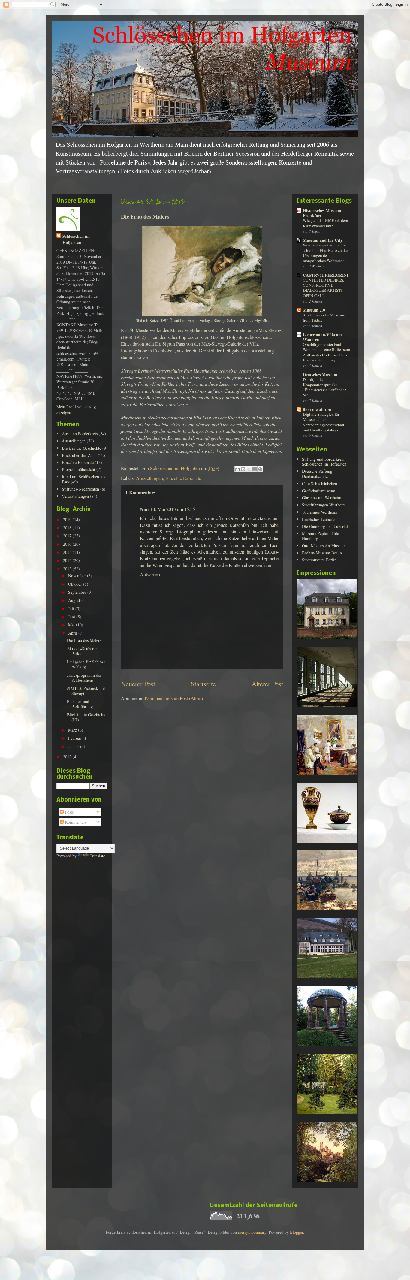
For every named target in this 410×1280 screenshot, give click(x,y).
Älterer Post (267, 683)
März (73, 730)
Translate (97, 856)
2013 (68, 569)
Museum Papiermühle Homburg (320, 535)
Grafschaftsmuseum (318, 491)
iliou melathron (317, 409)
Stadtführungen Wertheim (324, 505)
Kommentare (75, 822)
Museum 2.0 (314, 310)
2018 (68, 527)
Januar (74, 746)
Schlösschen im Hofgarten (76, 239)
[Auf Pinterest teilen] (260, 469)
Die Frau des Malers (84, 640)
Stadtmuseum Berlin (319, 560)
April (73, 633)
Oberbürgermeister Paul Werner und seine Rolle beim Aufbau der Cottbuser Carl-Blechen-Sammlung (326, 352)
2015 (68, 552)
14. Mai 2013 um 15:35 (172, 509)
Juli (71, 608)
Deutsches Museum (320, 374)
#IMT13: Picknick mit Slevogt (86, 690)
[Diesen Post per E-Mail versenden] (237, 469)
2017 (68, 536)
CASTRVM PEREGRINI (325, 275)
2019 (68, 519)
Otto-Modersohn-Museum (324, 545)
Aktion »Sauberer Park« (82, 651)
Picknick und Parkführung (80, 704)
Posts (69, 812)
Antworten (150, 574)
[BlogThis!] (243, 469)
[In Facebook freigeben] (255, 469)
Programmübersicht (78, 469)
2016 (68, 544)
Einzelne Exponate (183, 478)
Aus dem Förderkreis (80, 433)
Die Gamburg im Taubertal (325, 526)
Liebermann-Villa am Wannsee (322, 337)
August (74, 600)
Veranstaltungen (75, 496)
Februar (75, 738)
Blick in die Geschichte (81, 448)
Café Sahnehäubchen (319, 483)
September (77, 592)
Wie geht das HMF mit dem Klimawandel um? (325, 223)
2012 (68, 756)
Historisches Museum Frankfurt (322, 213)
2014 (68, 560)
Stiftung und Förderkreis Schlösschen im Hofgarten (324, 461)
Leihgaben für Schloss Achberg (86, 664)
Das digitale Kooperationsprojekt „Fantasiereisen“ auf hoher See (324, 387)
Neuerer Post (138, 683)
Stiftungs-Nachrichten (80, 489)
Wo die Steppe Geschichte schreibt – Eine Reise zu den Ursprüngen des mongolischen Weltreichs (326, 252)
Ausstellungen (149, 478)
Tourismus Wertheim (319, 512)
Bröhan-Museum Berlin (322, 553)
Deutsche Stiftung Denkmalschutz (317, 473)
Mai (72, 625)
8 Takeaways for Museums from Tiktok (324, 317)
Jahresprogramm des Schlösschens (84, 677)
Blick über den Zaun (79, 455)
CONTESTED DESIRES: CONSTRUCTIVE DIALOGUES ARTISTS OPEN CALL (323, 287)
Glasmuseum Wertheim (321, 497)
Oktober (75, 584)
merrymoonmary (252, 1232)
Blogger (296, 1232)
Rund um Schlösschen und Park (84, 479)
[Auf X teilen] (249, 469)
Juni (72, 617)
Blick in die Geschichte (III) (86, 717)
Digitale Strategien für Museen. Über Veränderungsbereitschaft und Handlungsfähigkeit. (323, 422)
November (77, 575)
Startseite (203, 683)
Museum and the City (322, 240)
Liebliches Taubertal (319, 519)
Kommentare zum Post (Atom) (174, 698)
